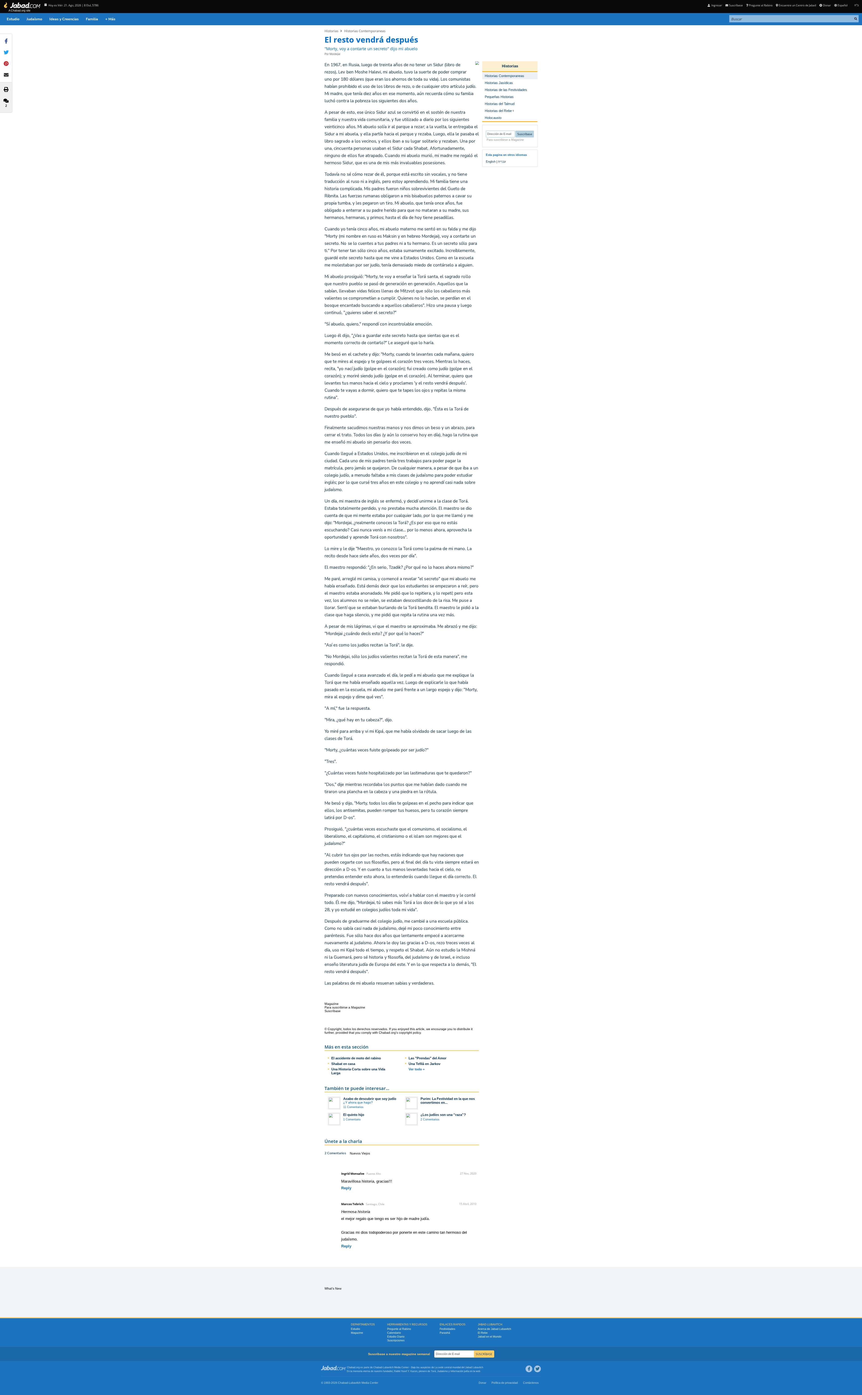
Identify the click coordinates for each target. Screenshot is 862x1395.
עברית (502, 161)
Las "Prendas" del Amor (427, 1058)
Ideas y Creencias (64, 19)
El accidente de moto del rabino (356, 1058)
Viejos (365, 1153)
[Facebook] (529, 1368)
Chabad (377, 1367)
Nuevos (355, 1153)
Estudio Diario (396, 1336)
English (491, 161)
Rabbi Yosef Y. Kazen (405, 1371)
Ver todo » (417, 1069)
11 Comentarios (353, 1107)
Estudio (13, 19)
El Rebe (483, 1332)
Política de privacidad (505, 1382)
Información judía (460, 1371)
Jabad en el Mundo (489, 1336)
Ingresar (716, 5)
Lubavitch (388, 1367)
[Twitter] (537, 1368)
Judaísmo (34, 19)
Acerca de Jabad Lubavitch (494, 1329)
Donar (827, 5)
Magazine (357, 1332)
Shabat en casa (343, 1064)
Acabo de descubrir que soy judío (369, 1099)
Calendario (394, 1332)
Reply (346, 1188)
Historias (331, 31)
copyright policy (410, 1032)
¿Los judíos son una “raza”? (443, 1115)
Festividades (447, 1329)
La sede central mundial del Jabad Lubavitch (459, 1367)
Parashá (445, 1332)
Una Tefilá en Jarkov (424, 1064)
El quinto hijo (353, 1115)
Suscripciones (396, 1340)
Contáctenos (531, 1382)
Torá (433, 1371)
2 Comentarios (430, 1119)
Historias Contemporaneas (364, 31)
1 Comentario (352, 1119)
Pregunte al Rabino (761, 5)
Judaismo (442, 1371)
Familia (92, 19)
